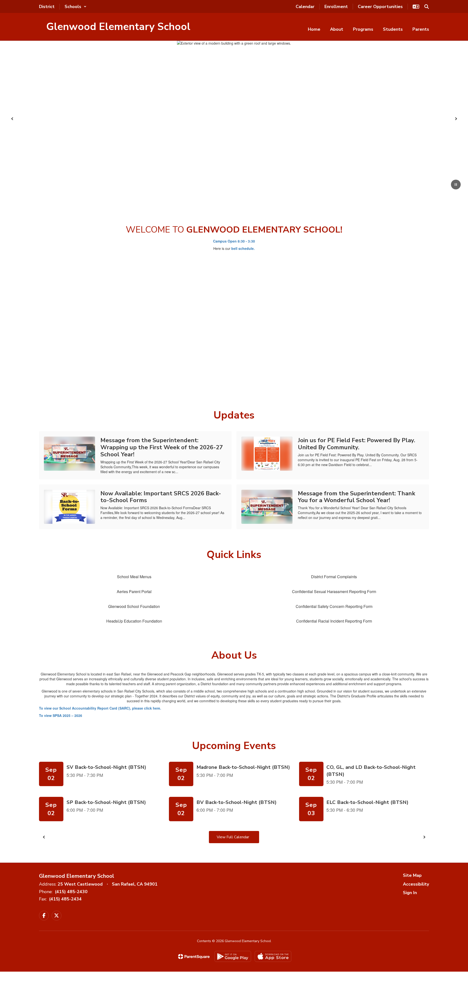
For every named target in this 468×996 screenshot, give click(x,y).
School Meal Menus (134, 576)
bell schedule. (243, 248)
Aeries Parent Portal (134, 591)
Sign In (410, 893)
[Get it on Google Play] (232, 956)
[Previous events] (44, 837)
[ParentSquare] (194, 956)
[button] (76, 7)
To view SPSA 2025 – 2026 (60, 715)
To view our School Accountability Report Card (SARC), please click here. (100, 708)
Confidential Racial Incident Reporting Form (334, 621)
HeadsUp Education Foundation (134, 621)
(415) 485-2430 (71, 892)
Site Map (412, 875)
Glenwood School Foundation (134, 606)
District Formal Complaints (334, 576)
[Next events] (424, 837)
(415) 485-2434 (65, 899)
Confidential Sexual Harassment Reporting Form (334, 591)
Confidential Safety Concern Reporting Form (334, 606)
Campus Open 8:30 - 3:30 (234, 241)
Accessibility (416, 884)
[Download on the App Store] (273, 956)
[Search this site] (426, 6)
